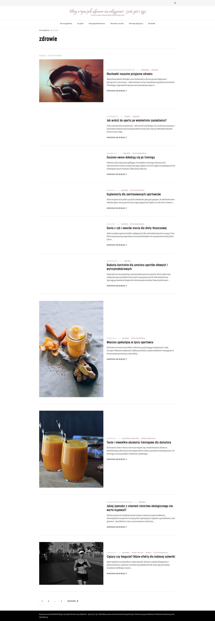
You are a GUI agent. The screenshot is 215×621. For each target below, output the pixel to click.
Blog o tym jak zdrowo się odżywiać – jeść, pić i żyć (108, 11)
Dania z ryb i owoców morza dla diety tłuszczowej (137, 228)
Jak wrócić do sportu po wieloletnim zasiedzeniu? (137, 120)
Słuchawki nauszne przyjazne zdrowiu (130, 74)
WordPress (43, 617)
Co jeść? (80, 23)
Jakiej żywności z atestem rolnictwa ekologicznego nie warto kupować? (140, 508)
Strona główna (66, 23)
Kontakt (151, 23)
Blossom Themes (155, 614)
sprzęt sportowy (148, 438)
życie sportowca (139, 153)
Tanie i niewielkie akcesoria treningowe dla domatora (139, 442)
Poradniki (145, 70)
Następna (71, 601)
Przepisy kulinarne (97, 23)
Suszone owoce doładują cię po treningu (131, 157)
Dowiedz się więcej (116, 91)
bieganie (125, 552)
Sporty (127, 116)
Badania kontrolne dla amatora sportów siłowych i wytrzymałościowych (137, 267)
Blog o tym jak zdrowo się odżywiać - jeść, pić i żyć (78, 614)
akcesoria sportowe (130, 438)
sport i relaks (137, 552)
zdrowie (154, 70)
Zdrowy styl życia (136, 23)
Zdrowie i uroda (117, 23)
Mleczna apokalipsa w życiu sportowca (130, 342)
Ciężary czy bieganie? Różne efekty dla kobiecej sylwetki (141, 557)
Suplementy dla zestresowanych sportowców (134, 194)
